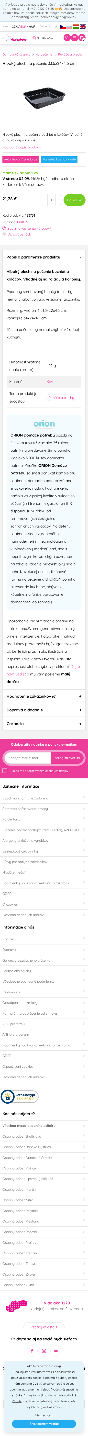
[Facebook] (32, 1351)
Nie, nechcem (44, 1415)
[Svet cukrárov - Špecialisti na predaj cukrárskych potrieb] (14, 37)
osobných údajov (56, 771)
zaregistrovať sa (67, 758)
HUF (32, 26)
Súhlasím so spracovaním (39, 771)
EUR (23, 26)
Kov (49, 381)
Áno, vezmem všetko (44, 1423)
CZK (15, 26)
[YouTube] (55, 1351)
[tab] (44, 257)
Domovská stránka (16, 54)
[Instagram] (44, 1351)
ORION (22, 222)
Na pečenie (43, 54)
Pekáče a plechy (70, 54)
